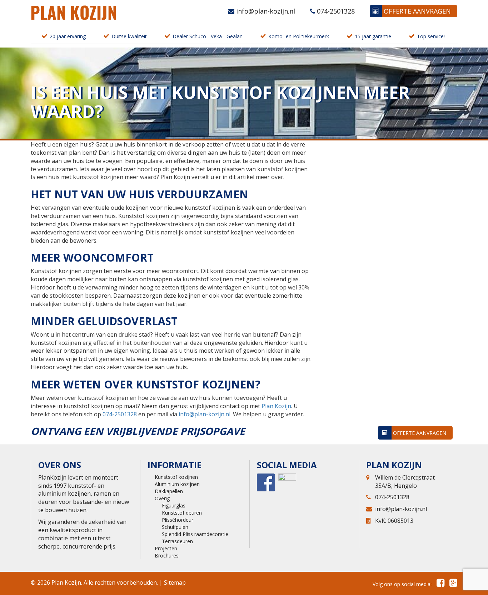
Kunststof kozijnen (176, 476)
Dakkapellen (169, 491)
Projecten (166, 548)
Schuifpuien (175, 527)
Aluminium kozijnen (177, 484)
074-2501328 (335, 11)
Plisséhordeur (177, 519)
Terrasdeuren (177, 541)
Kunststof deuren (182, 512)
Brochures (167, 555)
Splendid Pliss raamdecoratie (195, 534)
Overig (162, 498)
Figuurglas (173, 505)
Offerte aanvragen (416, 11)
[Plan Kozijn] (73, 12)
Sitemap (175, 582)
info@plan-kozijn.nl (264, 11)
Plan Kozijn (276, 406)
